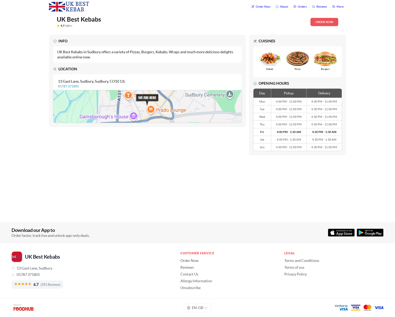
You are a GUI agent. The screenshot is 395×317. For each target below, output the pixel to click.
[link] (90, 275)
